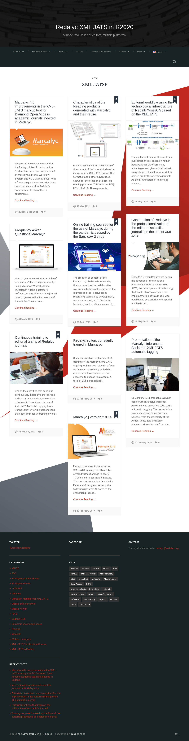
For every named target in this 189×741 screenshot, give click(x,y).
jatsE (73, 579)
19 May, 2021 (83, 206)
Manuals (16, 593)
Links (139, 51)
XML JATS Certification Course (29, 644)
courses (85, 568)
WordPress (78, 734)
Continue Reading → (26, 200)
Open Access (76, 584)
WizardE (113, 599)
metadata (96, 579)
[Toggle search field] (175, 62)
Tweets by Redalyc (19, 547)
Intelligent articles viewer (25, 578)
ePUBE (15, 568)
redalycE (106, 589)
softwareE (75, 599)
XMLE (73, 604)
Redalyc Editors (77, 594)
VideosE (16, 633)
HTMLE (74, 574)
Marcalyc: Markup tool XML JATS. (30, 598)
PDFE (14, 613)
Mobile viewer (19, 608)
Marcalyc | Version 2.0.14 (92, 417)
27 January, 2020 (143, 442)
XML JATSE (85, 604)
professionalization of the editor (85, 589)
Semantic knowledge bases (27, 623)
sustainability (89, 599)
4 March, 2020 (25, 319)
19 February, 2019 (86, 511)
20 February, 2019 (86, 399)
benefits (74, 568)
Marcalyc (63, 51)
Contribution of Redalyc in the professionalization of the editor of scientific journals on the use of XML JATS (151, 228)
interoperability (106, 574)
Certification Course (101, 51)
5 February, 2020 (26, 432)
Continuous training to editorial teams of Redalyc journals (34, 341)
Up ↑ (177, 734)
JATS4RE (79, 51)
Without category (21, 639)
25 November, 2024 (28, 212)
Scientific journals (105, 594)
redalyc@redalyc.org (167, 548)
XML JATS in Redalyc (41, 51)
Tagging (102, 599)
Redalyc (17, 51)
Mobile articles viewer (24, 603)
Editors (96, 568)
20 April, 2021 (83, 322)
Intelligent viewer (21, 583)
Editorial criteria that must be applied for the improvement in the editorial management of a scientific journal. (36, 696)
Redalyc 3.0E (19, 618)
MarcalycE (83, 579)
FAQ (14, 573)
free (115, 568)
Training (16, 628)
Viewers (122, 51)
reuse (90, 594)
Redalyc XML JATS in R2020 (94, 27)
